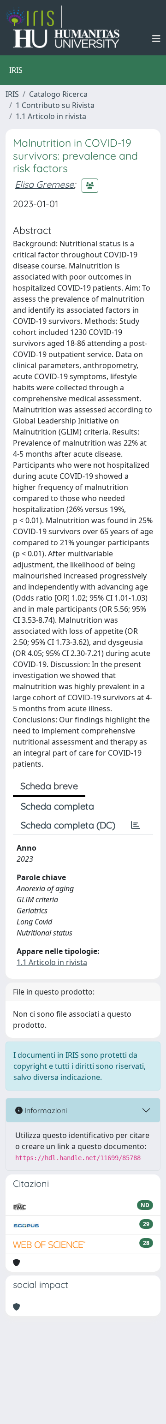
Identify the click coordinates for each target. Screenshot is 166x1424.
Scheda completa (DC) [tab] (68, 825)
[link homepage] (34, 17)
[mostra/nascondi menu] (156, 38)
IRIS (12, 94)
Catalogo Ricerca (58, 94)
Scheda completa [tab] (57, 806)
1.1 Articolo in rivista (51, 116)
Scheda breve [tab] (49, 786)
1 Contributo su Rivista (55, 105)
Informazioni (45, 1110)
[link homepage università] (66, 39)
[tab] (135, 825)
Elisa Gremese (44, 184)
